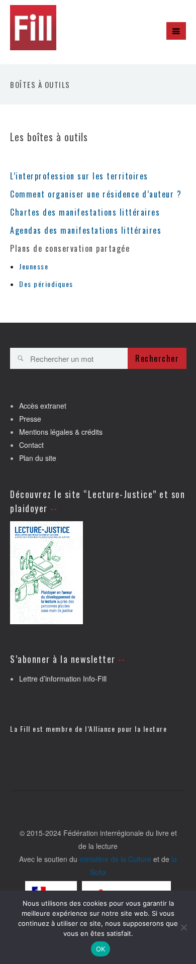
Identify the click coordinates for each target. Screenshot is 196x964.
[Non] (183, 927)
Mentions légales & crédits (61, 432)
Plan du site (37, 458)
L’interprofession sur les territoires (79, 176)
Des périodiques (46, 283)
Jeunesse (33, 266)
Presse (30, 419)
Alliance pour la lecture (128, 728)
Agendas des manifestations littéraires (85, 230)
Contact (31, 445)
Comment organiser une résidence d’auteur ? (95, 194)
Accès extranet (42, 406)
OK (101, 949)
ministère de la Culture (115, 859)
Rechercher (157, 358)
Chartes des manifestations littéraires (85, 212)
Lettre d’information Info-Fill (63, 678)
